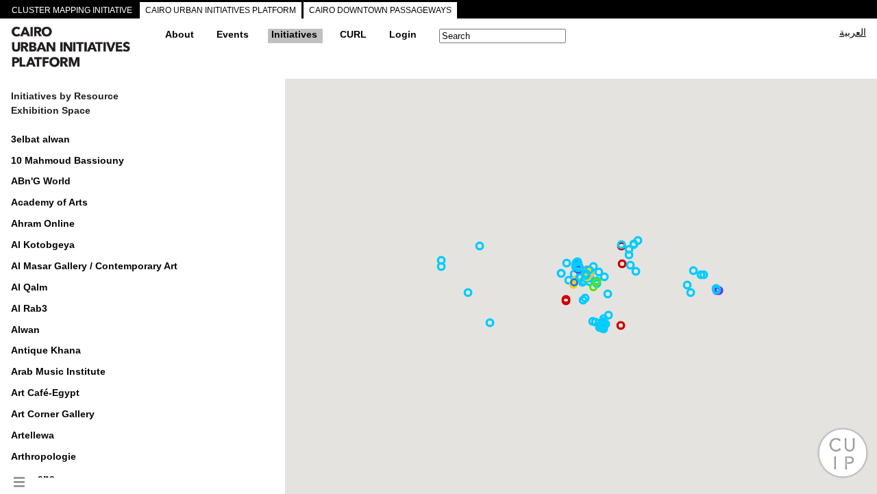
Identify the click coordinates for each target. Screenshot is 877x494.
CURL (353, 34)
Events (233, 34)
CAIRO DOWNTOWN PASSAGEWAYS (380, 10)
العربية (852, 32)
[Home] (83, 48)
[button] (628, 254)
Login (403, 34)
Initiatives (294, 34)
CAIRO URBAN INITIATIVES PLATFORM (220, 10)
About (179, 34)
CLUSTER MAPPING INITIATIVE (72, 10)
